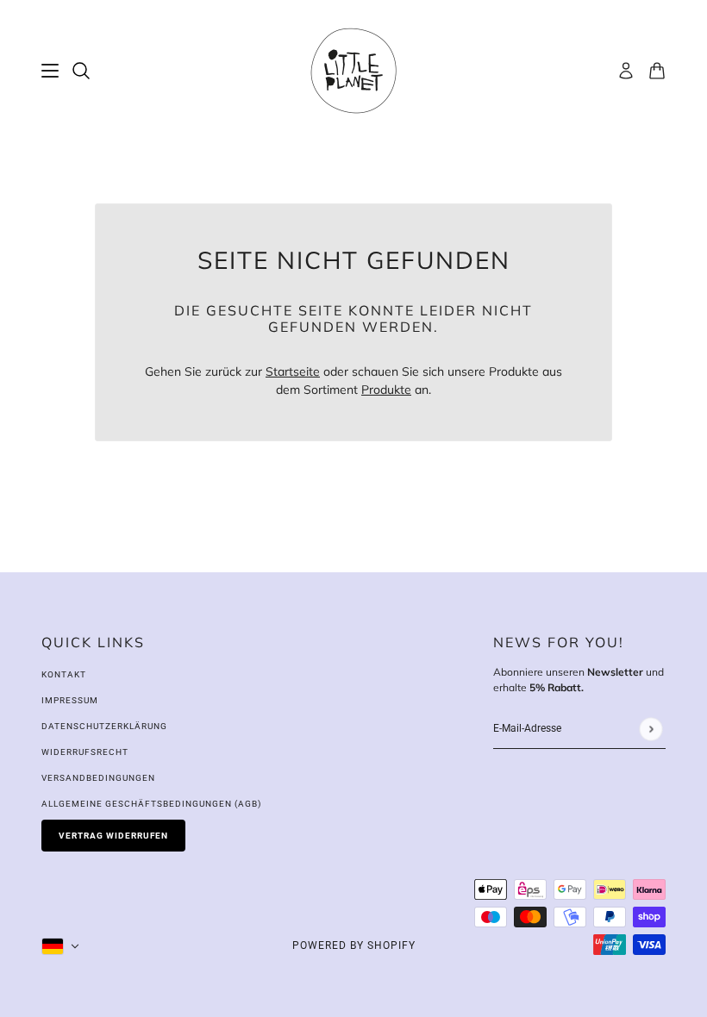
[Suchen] (81, 70)
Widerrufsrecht (84, 752)
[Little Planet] (353, 71)
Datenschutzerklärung (104, 726)
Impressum (69, 700)
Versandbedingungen (98, 778)
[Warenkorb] (657, 70)
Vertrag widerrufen (113, 835)
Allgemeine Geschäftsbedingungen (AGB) (151, 803)
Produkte (386, 389)
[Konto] (626, 70)
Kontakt (63, 674)
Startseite (293, 371)
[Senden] (650, 728)
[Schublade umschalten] (50, 71)
